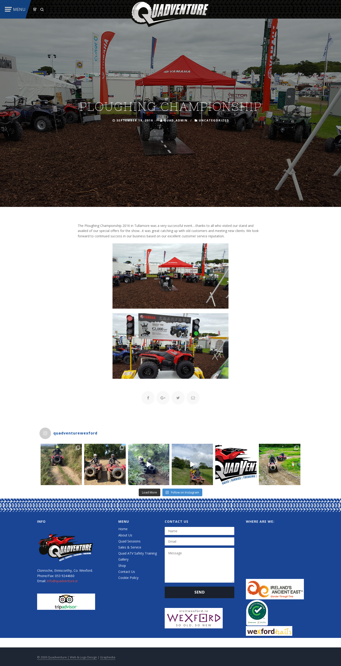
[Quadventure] (170, 13)
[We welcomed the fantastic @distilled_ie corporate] (148, 464)
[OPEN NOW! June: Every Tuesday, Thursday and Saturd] (236, 464)
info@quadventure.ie (62, 581)
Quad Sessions (129, 541)
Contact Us (126, 571)
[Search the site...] (42, 9)
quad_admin (176, 120)
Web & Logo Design (83, 657)
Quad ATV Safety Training (137, 553)
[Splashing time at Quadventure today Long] (279, 464)
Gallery (123, 559)
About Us (125, 535)
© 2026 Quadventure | (53, 657)
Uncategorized (214, 120)
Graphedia (107, 657)
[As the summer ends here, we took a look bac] (104, 464)
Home (123, 529)
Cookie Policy (128, 577)
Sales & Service (129, 547)
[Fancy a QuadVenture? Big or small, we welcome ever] (192, 464)
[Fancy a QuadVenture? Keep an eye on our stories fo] (61, 464)
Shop (122, 565)
